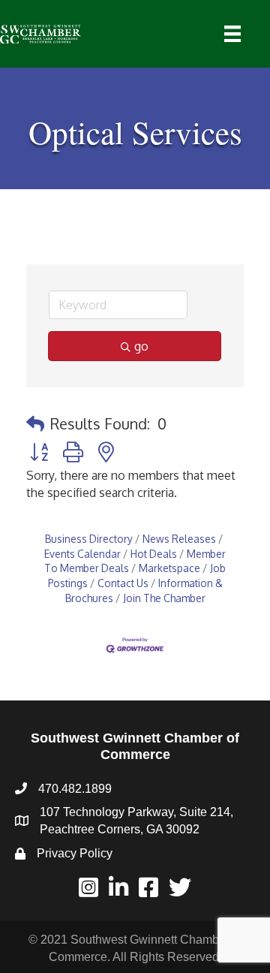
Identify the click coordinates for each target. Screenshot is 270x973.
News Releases (179, 538)
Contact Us (123, 583)
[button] (35, 423)
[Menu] (232, 34)
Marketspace (169, 568)
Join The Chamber (164, 598)
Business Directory (89, 538)
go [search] (141, 346)
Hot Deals (153, 553)
